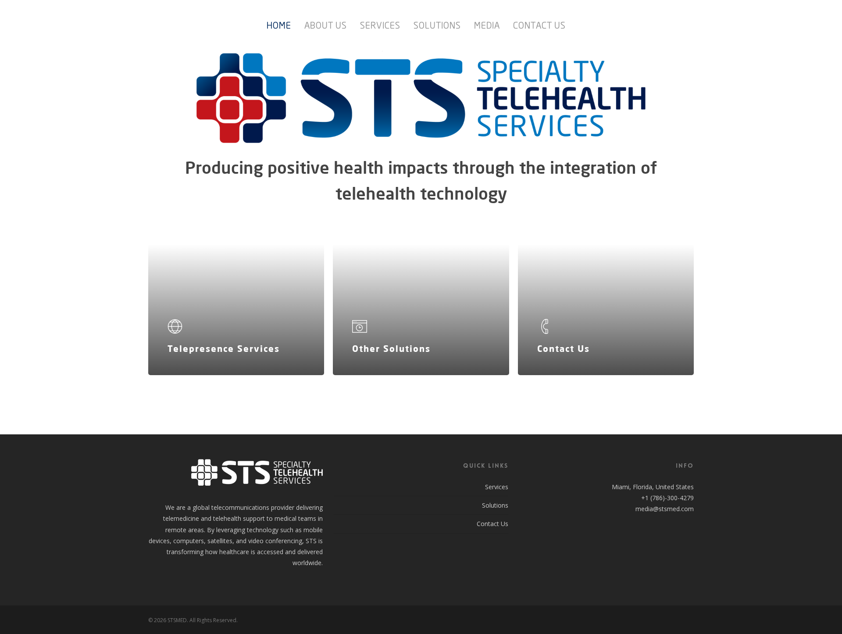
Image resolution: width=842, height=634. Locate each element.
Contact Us (492, 523)
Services (496, 487)
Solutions (495, 505)
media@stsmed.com (664, 509)
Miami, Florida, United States (653, 487)
